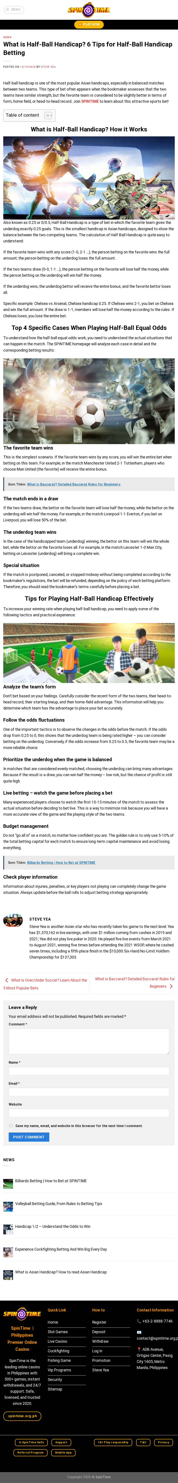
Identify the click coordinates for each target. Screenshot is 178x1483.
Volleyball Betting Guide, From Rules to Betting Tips (58, 1204)
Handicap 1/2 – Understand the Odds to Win (52, 1226)
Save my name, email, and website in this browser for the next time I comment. (79, 1126)
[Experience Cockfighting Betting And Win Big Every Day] (8, 1252)
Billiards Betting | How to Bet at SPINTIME (51, 1181)
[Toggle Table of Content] (46, 115)
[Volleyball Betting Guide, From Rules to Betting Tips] (8, 1207)
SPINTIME (90, 101)
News (7, 37)
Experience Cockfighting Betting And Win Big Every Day (61, 1249)
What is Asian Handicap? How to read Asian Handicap (61, 1272)
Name (14, 1062)
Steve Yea (48, 66)
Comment (18, 1024)
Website (15, 1104)
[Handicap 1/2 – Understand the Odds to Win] (8, 1229)
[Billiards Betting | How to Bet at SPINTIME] (8, 1184)
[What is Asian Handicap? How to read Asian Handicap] (8, 1275)
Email (14, 1083)
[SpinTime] (89, 10)
